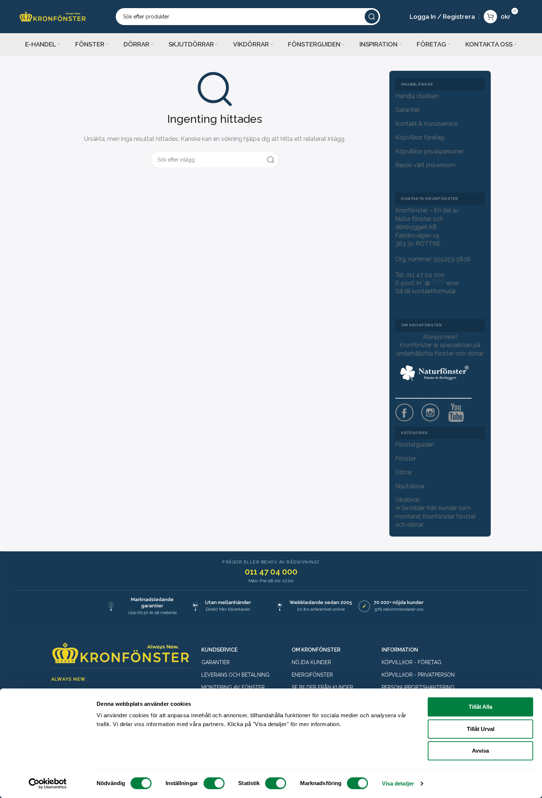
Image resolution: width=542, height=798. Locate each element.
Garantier (407, 109)
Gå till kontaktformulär (425, 291)
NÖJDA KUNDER (311, 662)
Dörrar (403, 472)
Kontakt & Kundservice (426, 123)
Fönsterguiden (414, 444)
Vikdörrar (407, 499)
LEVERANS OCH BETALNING (235, 675)
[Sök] (372, 17)
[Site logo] (52, 16)
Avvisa (480, 750)
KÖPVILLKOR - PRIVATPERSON (418, 675)
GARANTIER (215, 662)
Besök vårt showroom (425, 165)
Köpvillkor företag (419, 137)
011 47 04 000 (425, 274)
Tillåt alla (480, 707)
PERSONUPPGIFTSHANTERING (418, 687)
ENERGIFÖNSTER (312, 675)
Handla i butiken (417, 96)
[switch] (214, 783)
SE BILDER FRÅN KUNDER (322, 687)
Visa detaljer (398, 783)
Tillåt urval (480, 729)
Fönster (405, 458)
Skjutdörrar (410, 486)
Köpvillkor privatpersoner (429, 151)
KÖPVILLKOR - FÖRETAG (411, 662)
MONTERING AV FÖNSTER (233, 687)
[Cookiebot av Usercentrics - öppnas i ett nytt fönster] (47, 783)
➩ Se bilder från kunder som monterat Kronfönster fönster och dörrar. (435, 516)
